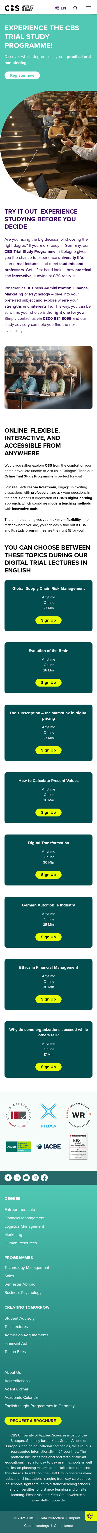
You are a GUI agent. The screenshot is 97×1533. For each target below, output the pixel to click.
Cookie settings (36, 1526)
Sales (9, 1275)
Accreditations (17, 1380)
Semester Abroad (20, 1284)
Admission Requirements (26, 1334)
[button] (60, 8)
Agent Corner (16, 1389)
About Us (13, 1372)
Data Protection (52, 1518)
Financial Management (24, 1217)
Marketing (13, 1234)
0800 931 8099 (57, 318)
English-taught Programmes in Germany (40, 1405)
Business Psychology (23, 1292)
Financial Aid (16, 1343)
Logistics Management (24, 1226)
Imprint (74, 1518)
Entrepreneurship (20, 1209)
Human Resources (21, 1242)
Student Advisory (20, 1318)
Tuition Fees (15, 1351)
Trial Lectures (16, 1326)
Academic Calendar (22, 1397)
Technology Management (27, 1267)
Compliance (63, 1526)
